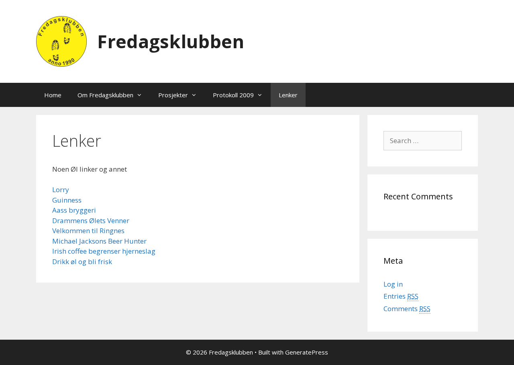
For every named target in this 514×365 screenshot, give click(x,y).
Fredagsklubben (170, 41)
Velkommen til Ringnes (88, 230)
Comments (406, 308)
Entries (400, 296)
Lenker (288, 95)
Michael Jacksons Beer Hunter (99, 241)
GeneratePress (306, 352)
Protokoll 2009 (233, 95)
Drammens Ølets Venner (90, 220)
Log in (393, 284)
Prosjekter (173, 95)
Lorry (60, 189)
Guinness (67, 200)
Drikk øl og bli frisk (82, 261)
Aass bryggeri (74, 210)
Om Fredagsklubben (105, 95)
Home (52, 95)
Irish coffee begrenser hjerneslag (103, 251)
